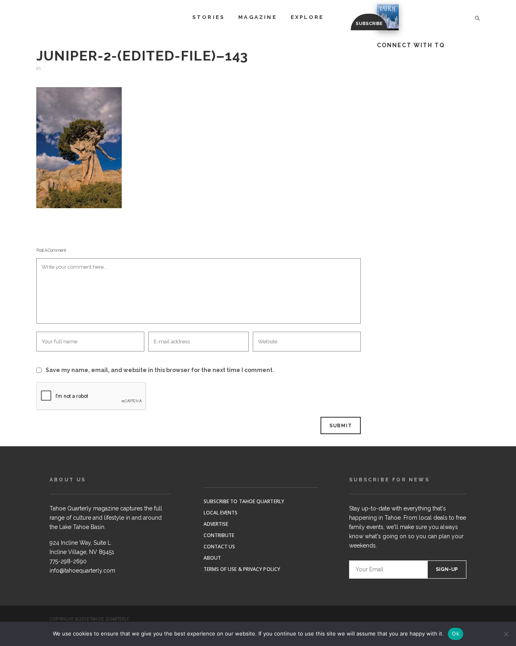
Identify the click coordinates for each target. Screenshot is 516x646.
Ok (455, 633)
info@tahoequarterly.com (82, 570)
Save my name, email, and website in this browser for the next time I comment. (160, 370)
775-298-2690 (68, 561)
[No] (506, 634)
